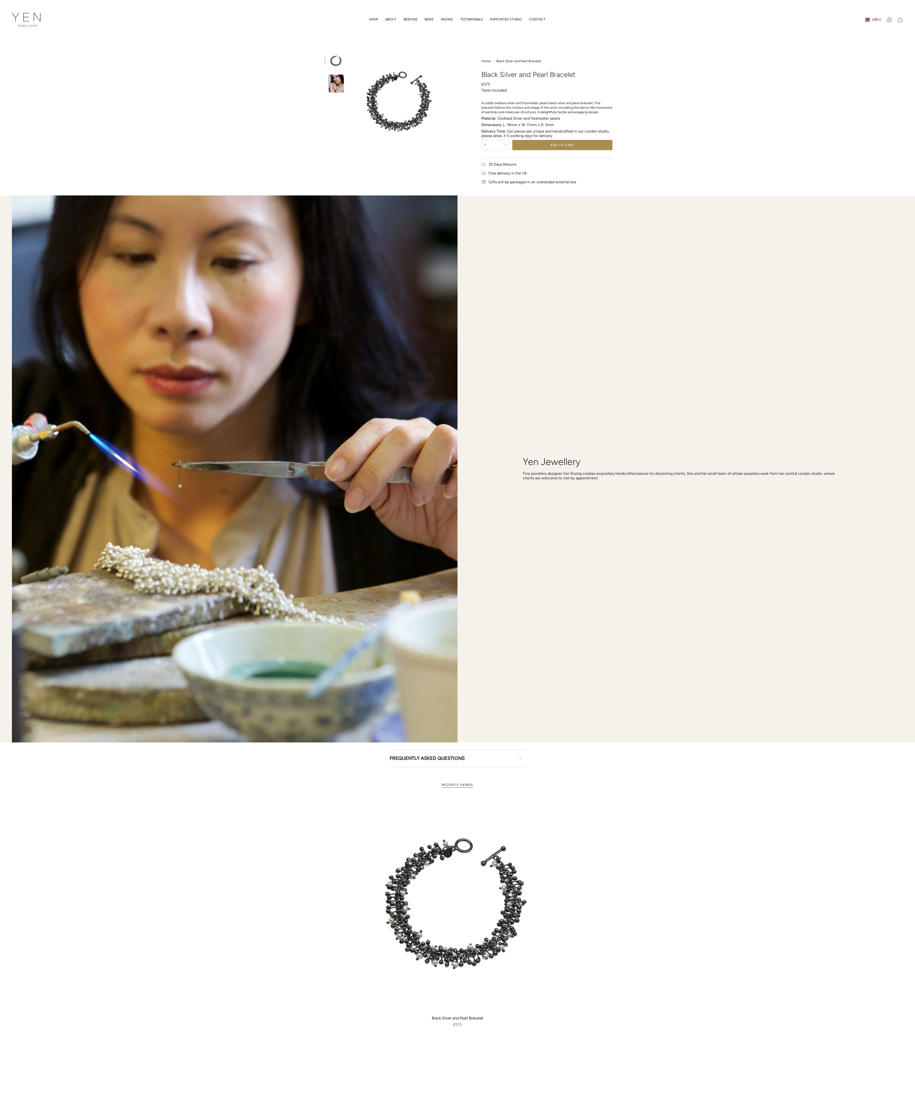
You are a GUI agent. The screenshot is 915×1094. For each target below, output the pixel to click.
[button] (374, 20)
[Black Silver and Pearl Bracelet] (457, 904)
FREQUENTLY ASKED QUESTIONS (427, 758)
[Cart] (900, 20)
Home (486, 61)
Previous (350, 102)
